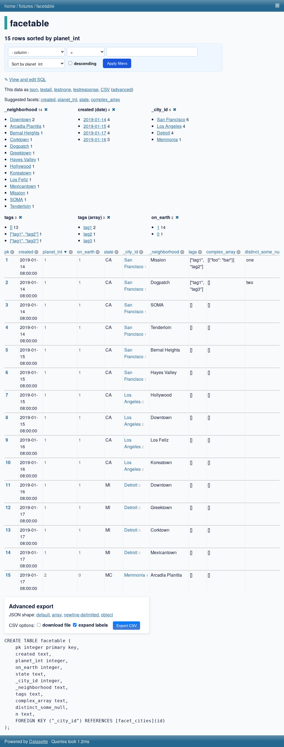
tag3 (87, 240)
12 (8, 507)
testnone (62, 89)
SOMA (16, 199)
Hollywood (20, 166)
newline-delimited (81, 614)
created (48, 99)
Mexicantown (23, 186)
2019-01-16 (94, 139)
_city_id (130, 251)
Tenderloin (20, 206)
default (43, 614)
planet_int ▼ (55, 251)
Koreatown (20, 173)
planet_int (67, 99)
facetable (45, 6)
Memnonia (167, 139)
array (57, 614)
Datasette (38, 741)
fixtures (26, 6)
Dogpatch (19, 146)
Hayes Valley (23, 159)
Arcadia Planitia (25, 126)
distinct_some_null (263, 251)
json (34, 89)
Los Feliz (19, 179)
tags (193, 251)
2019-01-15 (94, 126)
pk (6, 251)
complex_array (105, 99)
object (107, 614)
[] (11, 227)
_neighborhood (164, 251)
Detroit (163, 133)
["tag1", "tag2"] (24, 234)
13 (8, 530)
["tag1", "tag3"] (24, 240)
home (10, 6)
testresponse (85, 89)
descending (85, 63)
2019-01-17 (94, 133)
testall (46, 89)
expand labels (92, 625)
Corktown (19, 139)
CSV (105, 89)
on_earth (86, 251)
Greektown (20, 153)
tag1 (87, 227)
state (84, 99)
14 (8, 552)
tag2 (87, 234)
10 (8, 462)
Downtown (20, 119)
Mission (17, 193)
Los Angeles (169, 126)
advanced (122, 89)
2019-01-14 (94, 119)
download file (56, 625)
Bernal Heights (24, 133)
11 (8, 485)
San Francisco (171, 119)
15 (8, 575)
